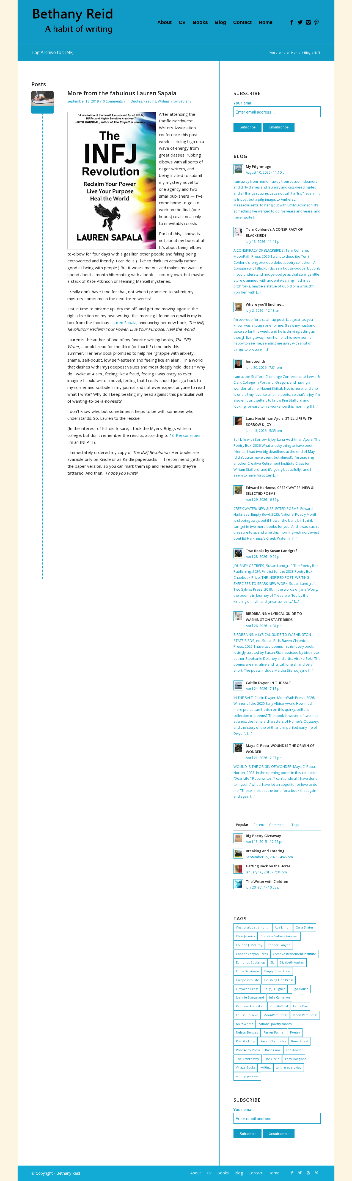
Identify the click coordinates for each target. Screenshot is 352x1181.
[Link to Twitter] (300, 22)
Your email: (244, 103)
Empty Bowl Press (277, 971)
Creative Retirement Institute (294, 954)
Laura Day (300, 1006)
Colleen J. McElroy (249, 945)
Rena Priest (299, 1041)
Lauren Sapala (123, 322)
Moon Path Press (305, 1015)
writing (265, 1067)
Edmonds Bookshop (250, 962)
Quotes (136, 101)
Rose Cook (272, 1050)
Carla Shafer (305, 927)
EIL (272, 962)
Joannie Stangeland (250, 997)
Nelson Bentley (247, 1032)
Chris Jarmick (245, 936)
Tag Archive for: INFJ (52, 52)
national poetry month (275, 1024)
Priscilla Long (245, 1041)
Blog (307, 52)
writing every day (288, 1067)
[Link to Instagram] (308, 22)
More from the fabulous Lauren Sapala (121, 93)
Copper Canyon (279, 945)
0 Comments (113, 101)
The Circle (271, 1059)
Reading (150, 101)
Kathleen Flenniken (250, 1006)
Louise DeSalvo (247, 1015)
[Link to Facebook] (292, 22)
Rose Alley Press (248, 1050)
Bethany (184, 101)
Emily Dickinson (247, 971)
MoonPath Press (275, 1015)
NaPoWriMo (244, 1024)
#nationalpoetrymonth (253, 927)
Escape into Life (247, 980)
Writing (163, 101)
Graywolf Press (247, 989)
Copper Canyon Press (252, 954)
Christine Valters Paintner (279, 936)
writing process (247, 1076)
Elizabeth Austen (292, 962)
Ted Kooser (294, 1050)
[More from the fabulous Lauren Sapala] (42, 102)
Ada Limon (282, 927)
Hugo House (299, 989)
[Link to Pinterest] (316, 22)
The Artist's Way (247, 1059)
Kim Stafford (279, 1006)
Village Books (245, 1067)
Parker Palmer (274, 1032)
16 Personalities (185, 435)
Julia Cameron (279, 997)
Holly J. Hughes (274, 989)
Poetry (295, 1032)
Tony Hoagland (296, 1059)
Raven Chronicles (273, 1041)
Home (295, 52)
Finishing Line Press (278, 980)
